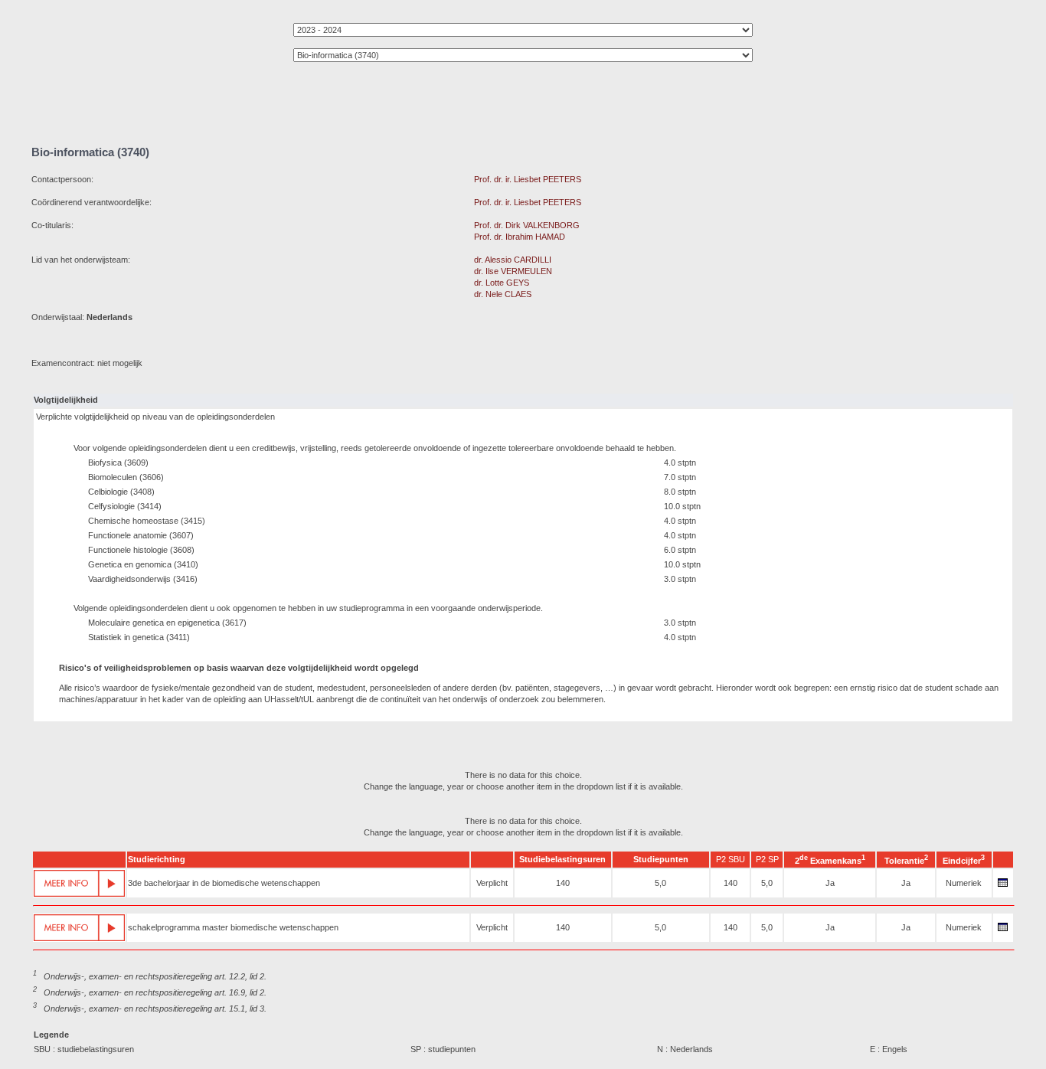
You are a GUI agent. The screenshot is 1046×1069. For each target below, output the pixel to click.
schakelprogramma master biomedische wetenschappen (233, 927)
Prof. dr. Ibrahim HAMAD (519, 236)
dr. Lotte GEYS (501, 282)
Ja (830, 883)
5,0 (660, 883)
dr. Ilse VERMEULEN (513, 271)
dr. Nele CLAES (502, 294)
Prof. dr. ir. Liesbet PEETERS (527, 179)
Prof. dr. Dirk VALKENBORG (527, 225)
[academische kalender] (1003, 886)
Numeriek (964, 883)
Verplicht (492, 883)
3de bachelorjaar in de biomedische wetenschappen (224, 883)
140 (563, 883)
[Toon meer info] (79, 883)
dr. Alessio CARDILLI (512, 259)
